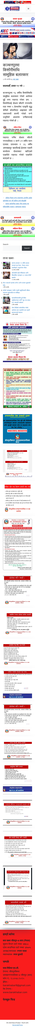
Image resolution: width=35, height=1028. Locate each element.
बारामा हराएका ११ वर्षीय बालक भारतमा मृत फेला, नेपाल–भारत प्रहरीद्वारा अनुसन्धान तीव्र (20, 265)
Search (5, 244)
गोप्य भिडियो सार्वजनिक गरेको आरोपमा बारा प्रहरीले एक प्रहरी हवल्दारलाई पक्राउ (21, 310)
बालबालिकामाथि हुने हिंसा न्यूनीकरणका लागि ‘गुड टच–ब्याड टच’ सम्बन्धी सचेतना (21, 300)
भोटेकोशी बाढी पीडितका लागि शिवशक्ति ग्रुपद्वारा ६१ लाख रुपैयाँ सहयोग (21, 275)
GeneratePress (17, 1025)
